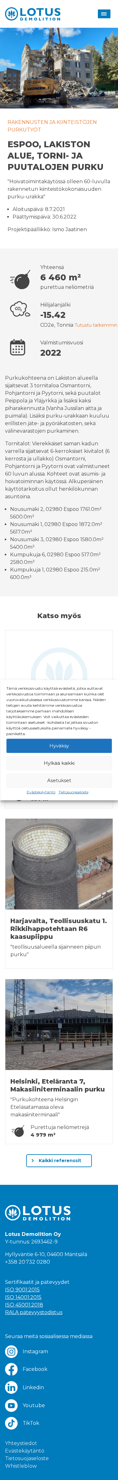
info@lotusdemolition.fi (34, 1269)
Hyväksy (59, 746)
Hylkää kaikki (59, 763)
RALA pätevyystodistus (33, 1312)
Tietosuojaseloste (73, 791)
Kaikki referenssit (59, 1160)
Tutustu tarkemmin (96, 325)
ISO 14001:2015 (23, 1297)
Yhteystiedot (21, 1443)
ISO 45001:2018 (24, 1305)
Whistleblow (21, 1466)
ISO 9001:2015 (22, 1290)
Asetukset (59, 780)
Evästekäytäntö (41, 791)
